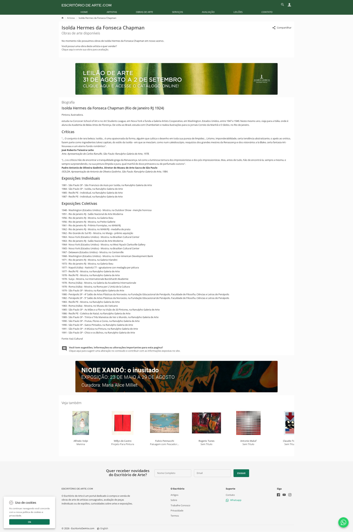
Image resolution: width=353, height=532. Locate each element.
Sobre (174, 500)
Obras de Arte (144, 12)
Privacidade (177, 510)
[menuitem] (84, 12)
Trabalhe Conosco (180, 505)
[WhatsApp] (343, 522)
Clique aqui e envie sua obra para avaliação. (85, 49)
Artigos (174, 495)
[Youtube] (284, 495)
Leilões (238, 12)
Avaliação (208, 12)
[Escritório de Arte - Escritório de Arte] (77, 488)
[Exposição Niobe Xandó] (176, 391)
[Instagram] (289, 495)
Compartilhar (284, 27)
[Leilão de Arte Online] (176, 93)
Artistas (112, 12)
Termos (175, 515)
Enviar (241, 473)
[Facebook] (278, 495)
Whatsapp (235, 500)
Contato (266, 12)
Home (84, 12)
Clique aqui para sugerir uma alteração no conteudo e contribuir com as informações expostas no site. (124, 349)
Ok (29, 522)
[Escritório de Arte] (86, 4)
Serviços (177, 12)
